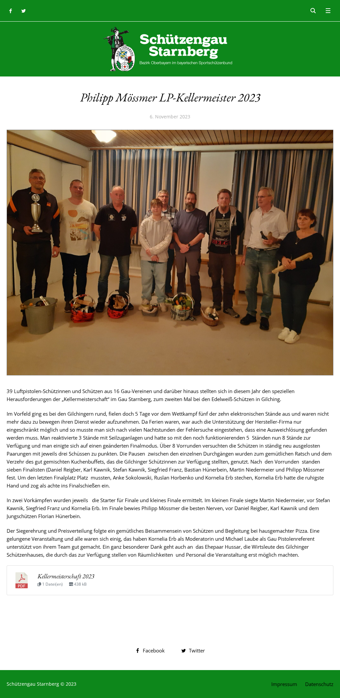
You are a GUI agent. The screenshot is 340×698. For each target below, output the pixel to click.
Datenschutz (319, 684)
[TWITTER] (23, 10)
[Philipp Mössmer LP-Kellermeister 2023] (170, 251)
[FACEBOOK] (10, 10)
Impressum (284, 684)
